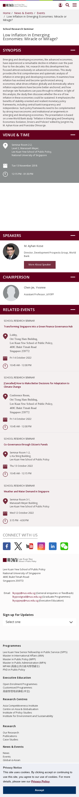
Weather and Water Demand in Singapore (26, 491)
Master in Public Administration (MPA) (24, 662)
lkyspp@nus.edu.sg (23, 593)
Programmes (12, 645)
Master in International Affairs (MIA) (23, 655)
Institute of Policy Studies (17, 712)
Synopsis (12, 50)
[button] (39, 622)
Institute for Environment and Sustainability (28, 716)
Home (7, 13)
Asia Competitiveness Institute (20, 705)
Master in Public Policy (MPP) (19, 659)
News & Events (23, 13)
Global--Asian (11, 760)
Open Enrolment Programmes (20, 684)
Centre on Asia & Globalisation (20, 709)
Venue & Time (16, 134)
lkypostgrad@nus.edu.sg (26, 596)
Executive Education (17, 677)
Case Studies (10, 739)
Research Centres (15, 699)
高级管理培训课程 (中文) (16, 691)
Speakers (12, 235)
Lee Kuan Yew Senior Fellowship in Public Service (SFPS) (35, 652)
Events (41, 13)
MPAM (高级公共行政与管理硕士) (21, 666)
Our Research (11, 732)
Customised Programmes (17, 687)
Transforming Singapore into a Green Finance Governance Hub (38, 326)
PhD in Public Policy (14, 669)
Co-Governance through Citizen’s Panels (26, 444)
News (6, 753)
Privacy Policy (40, 781)
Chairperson (16, 277)
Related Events (19, 309)
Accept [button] (39, 790)
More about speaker (40, 264)
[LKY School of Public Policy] (15, 5)
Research (9, 726)
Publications (10, 736)
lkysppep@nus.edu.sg (25, 600)
